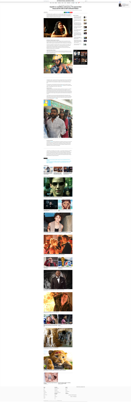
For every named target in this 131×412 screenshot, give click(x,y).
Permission (56, 389)
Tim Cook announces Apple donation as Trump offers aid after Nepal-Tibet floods (78, 38)
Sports (44, 393)
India (44, 388)
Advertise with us (57, 388)
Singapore (56, 396)
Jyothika (52, 141)
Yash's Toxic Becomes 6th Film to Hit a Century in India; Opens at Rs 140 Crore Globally (48, 173)
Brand (66, 389)
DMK (62, 85)
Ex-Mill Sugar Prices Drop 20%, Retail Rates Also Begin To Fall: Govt (77, 20)
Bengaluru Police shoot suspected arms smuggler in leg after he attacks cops (78, 27)
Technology (45, 392)
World (44, 390)
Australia (56, 394)
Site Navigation (67, 391)
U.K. (55, 397)
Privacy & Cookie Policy (57, 392)
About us (67, 388)
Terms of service (57, 391)
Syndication (56, 390)
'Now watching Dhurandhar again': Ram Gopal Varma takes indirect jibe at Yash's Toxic (67, 173)
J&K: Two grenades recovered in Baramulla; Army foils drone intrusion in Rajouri (78, 30)
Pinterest (74, 396)
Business (45, 391)
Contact (66, 392)
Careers (66, 390)
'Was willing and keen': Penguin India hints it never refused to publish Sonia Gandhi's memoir (77, 17)
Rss (71, 396)
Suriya (55, 98)
